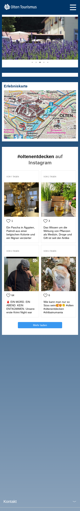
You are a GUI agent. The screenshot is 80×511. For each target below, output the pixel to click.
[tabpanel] (40, 38)
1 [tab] (32, 62)
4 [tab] (44, 62)
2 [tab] (36, 62)
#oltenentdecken (35, 156)
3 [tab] (40, 62)
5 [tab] (48, 62)
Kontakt (10, 501)
